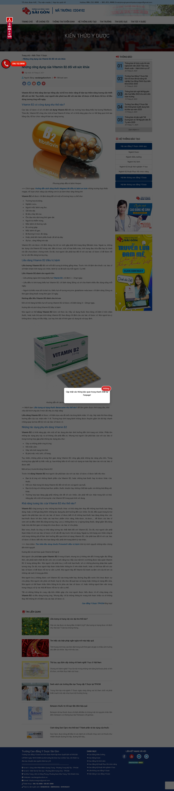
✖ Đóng (106, 388)
